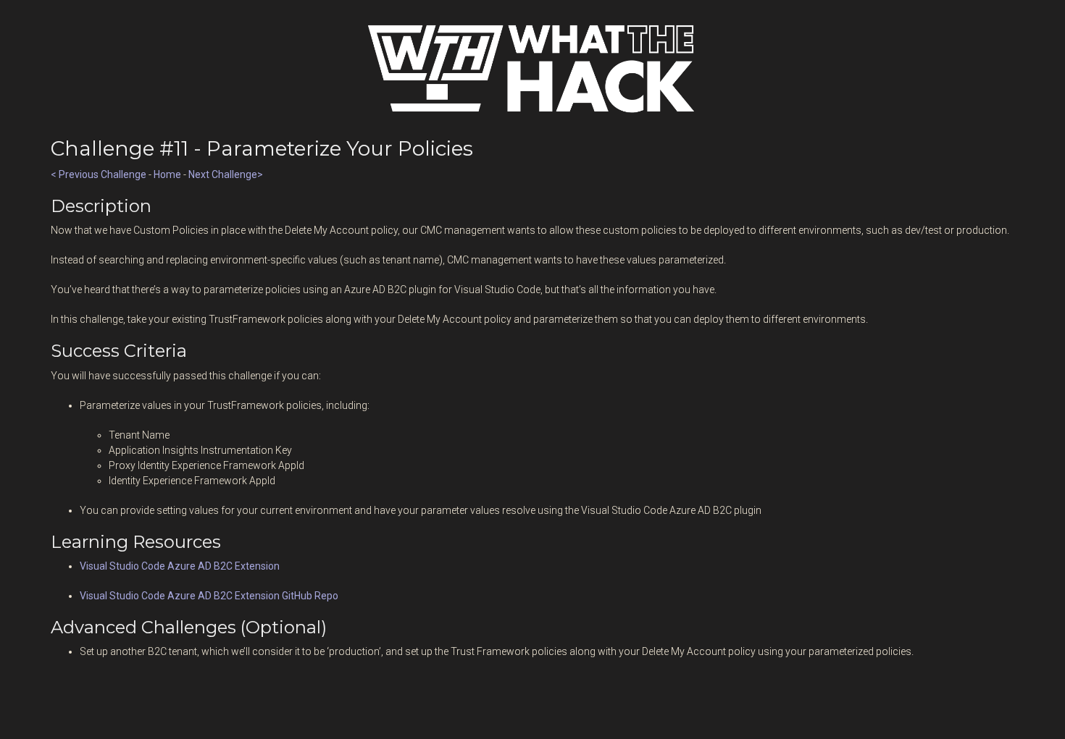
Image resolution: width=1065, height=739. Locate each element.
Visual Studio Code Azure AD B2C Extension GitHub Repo (209, 595)
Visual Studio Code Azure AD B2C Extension (180, 566)
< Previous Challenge (98, 174)
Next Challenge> (225, 174)
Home (167, 174)
